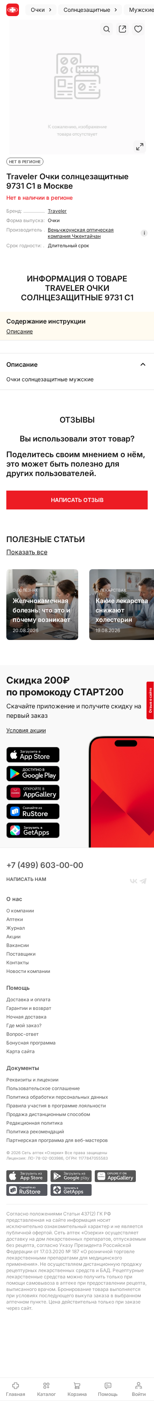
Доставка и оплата (28, 999)
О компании (20, 911)
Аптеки (14, 919)
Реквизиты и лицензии (32, 1080)
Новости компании (28, 971)
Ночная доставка (26, 1017)
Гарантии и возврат (28, 1008)
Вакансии (17, 945)
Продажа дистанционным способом (48, 1114)
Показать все (26, 552)
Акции (13, 937)
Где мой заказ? (23, 1025)
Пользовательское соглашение (43, 1088)
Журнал (15, 928)
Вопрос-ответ (22, 1034)
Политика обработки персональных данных (57, 1097)
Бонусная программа (31, 1043)
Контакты (17, 962)
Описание (19, 331)
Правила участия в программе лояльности (56, 1106)
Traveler (57, 211)
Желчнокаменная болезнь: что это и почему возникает (41, 610)
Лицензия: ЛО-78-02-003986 (34, 1158)
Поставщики (21, 954)
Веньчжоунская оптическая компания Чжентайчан (81, 233)
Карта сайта (20, 1051)
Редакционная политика (34, 1123)
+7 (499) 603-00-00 (44, 865)
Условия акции (26, 730)
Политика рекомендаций (35, 1131)
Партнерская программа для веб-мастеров (57, 1140)
